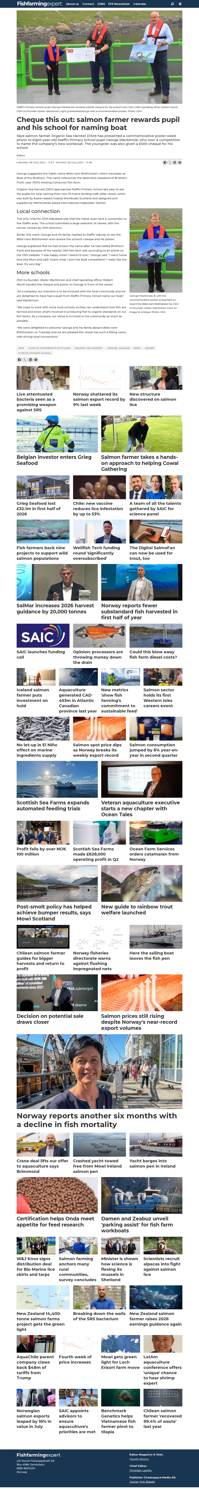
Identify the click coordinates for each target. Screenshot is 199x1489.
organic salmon (118, 348)
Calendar (139, 3)
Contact (88, 3)
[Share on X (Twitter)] (169, 162)
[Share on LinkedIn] (174, 162)
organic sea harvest (89, 348)
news (137, 348)
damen (149, 348)
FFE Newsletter (119, 3)
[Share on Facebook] (164, 162)
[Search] (172, 4)
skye (21, 348)
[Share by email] (179, 162)
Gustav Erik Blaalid (142, 1481)
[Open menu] (180, 4)
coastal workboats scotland (49, 348)
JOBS (101, 3)
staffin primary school (34, 353)
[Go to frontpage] (39, 4)
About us (72, 3)
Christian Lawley (141, 1470)
